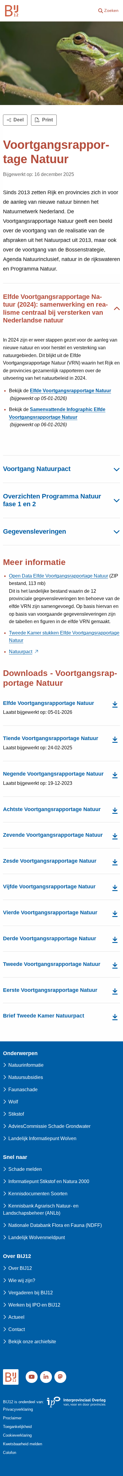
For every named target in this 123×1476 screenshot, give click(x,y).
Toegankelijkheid (17, 1427)
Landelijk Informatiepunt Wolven (42, 1138)
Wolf (13, 1101)
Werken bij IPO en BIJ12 (34, 1304)
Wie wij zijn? (21, 1280)
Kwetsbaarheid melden (22, 1444)
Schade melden (25, 1169)
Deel (18, 119)
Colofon (9, 1453)
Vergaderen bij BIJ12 (30, 1292)
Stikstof (16, 1114)
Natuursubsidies (25, 1077)
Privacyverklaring (18, 1409)
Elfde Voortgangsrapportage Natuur (70, 390)
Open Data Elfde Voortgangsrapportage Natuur (58, 575)
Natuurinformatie (26, 1065)
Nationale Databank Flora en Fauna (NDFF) (55, 1225)
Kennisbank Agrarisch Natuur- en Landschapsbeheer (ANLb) (41, 1209)
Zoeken (111, 10)
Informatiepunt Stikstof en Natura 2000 (48, 1181)
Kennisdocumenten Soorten (37, 1193)
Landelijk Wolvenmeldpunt (36, 1237)
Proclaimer (12, 1418)
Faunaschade (23, 1089)
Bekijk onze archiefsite (32, 1341)
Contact (16, 1329)
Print (47, 119)
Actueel (16, 1317)
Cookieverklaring (17, 1435)
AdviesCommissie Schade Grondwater (49, 1126)
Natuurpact (20, 651)
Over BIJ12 (20, 1268)
